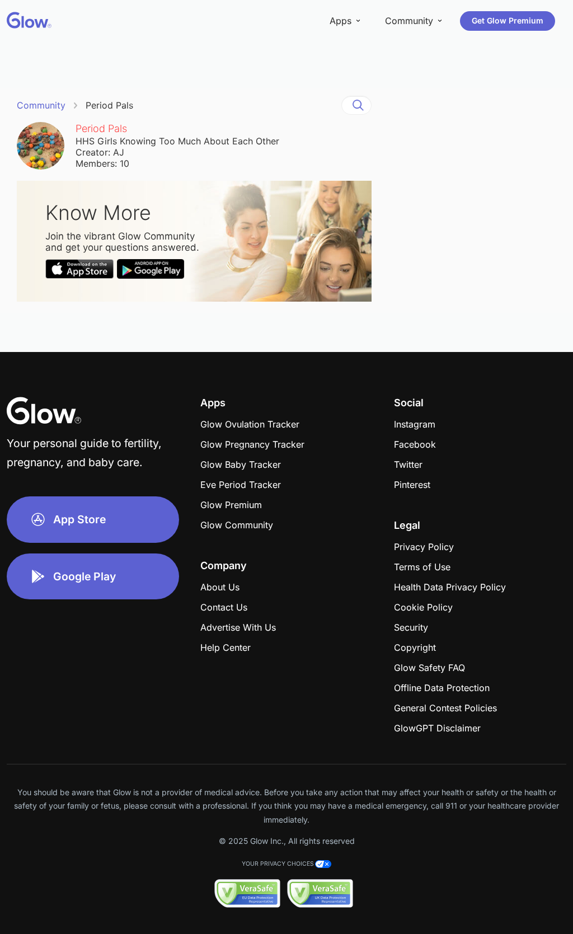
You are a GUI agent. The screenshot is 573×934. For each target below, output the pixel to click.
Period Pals (109, 105)
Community (41, 105)
